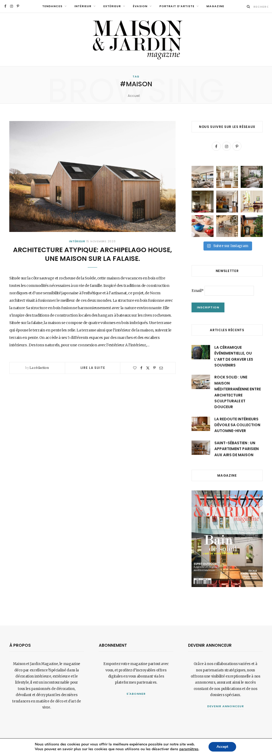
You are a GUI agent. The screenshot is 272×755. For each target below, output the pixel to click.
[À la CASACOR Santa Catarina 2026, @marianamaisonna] (252, 177)
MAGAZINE (215, 6)
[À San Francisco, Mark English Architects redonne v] (252, 226)
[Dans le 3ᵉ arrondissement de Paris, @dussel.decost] (227, 177)
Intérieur (82, 6)
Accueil (134, 95)
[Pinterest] (154, 368)
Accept (222, 746)
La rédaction (39, 368)
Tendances (52, 6)
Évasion (140, 6)
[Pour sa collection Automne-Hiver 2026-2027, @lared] (252, 202)
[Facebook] (141, 368)
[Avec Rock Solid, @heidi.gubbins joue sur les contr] (203, 177)
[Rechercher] (248, 6)
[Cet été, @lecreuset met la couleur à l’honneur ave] (203, 226)
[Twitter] (148, 368)
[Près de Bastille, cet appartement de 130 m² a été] (227, 202)
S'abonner (136, 694)
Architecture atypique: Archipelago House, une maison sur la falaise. (92, 254)
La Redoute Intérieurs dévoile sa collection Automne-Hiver (237, 425)
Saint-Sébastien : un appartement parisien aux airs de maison (236, 449)
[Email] (161, 368)
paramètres (188, 749)
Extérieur (112, 6)
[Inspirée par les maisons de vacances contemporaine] (203, 202)
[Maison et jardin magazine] (136, 39)
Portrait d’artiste (176, 6)
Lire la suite (92, 367)
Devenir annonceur (225, 706)
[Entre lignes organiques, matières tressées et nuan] (227, 226)
